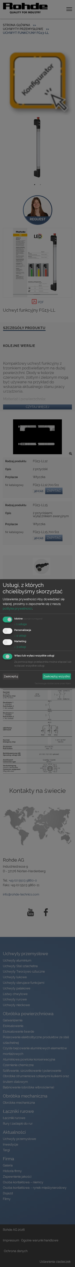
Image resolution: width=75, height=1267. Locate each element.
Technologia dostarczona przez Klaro (53, 683)
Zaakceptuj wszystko (56, 676)
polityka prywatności (17, 608)
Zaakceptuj (11, 676)
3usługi (20, 647)
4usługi (20, 635)
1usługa (20, 624)
